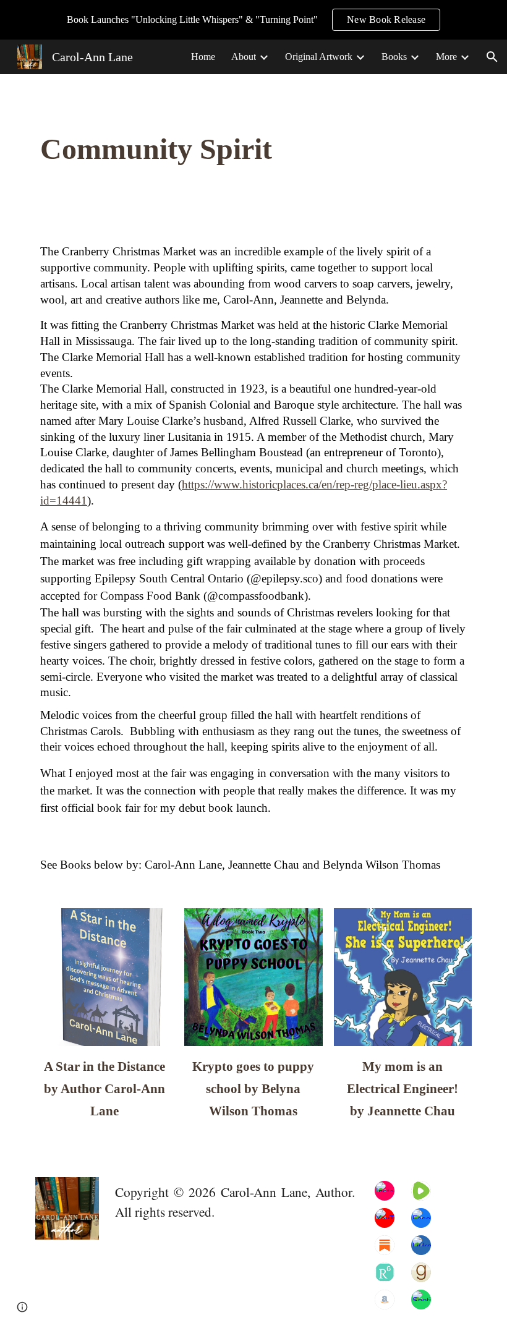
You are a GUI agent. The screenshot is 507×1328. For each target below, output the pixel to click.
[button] (492, 57)
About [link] (243, 56)
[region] (253, 20)
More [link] (446, 56)
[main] (216, 149)
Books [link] (394, 56)
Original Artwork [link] (318, 56)
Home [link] (203, 56)
